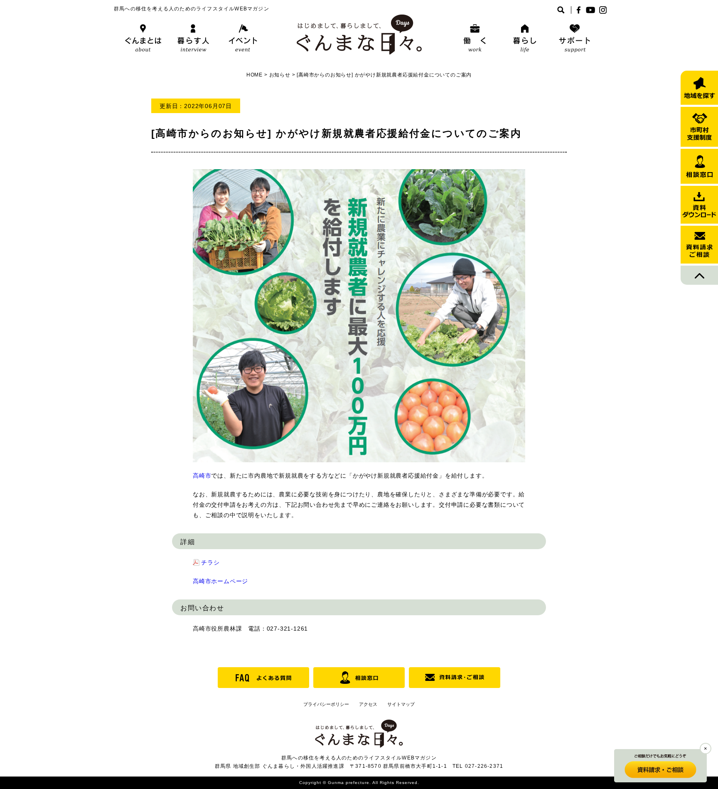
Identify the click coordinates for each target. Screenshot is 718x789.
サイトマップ (401, 704)
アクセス (368, 704)
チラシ (210, 562)
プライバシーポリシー (326, 704)
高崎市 (202, 475)
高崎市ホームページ (220, 581)
